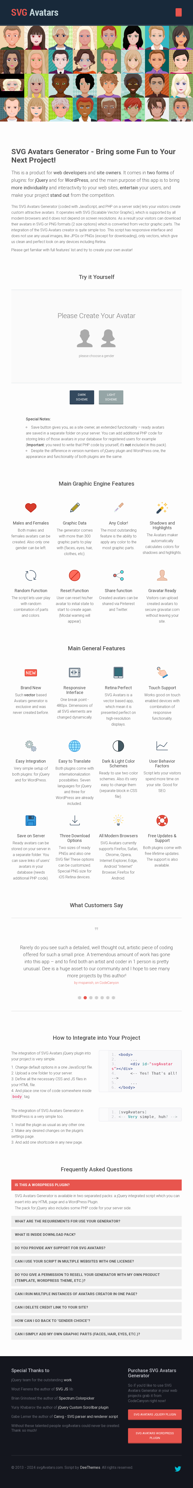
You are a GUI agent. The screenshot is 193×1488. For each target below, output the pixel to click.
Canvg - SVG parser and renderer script (86, 1416)
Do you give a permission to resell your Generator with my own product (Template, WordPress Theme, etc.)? (87, 1278)
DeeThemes (90, 1467)
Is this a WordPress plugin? (42, 1185)
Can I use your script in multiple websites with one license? (74, 1261)
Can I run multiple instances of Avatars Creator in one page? (76, 1294)
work (68, 1380)
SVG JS (62, 1389)
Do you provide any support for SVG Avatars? (60, 1248)
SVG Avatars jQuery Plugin (155, 1414)
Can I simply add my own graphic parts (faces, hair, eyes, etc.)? (77, 1334)
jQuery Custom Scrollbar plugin (83, 1407)
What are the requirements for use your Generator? (67, 1221)
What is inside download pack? (45, 1235)
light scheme (111, 397)
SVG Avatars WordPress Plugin (155, 1435)
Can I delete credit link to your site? (51, 1307)
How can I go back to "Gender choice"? (52, 1321)
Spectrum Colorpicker (76, 1398)
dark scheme (82, 397)
